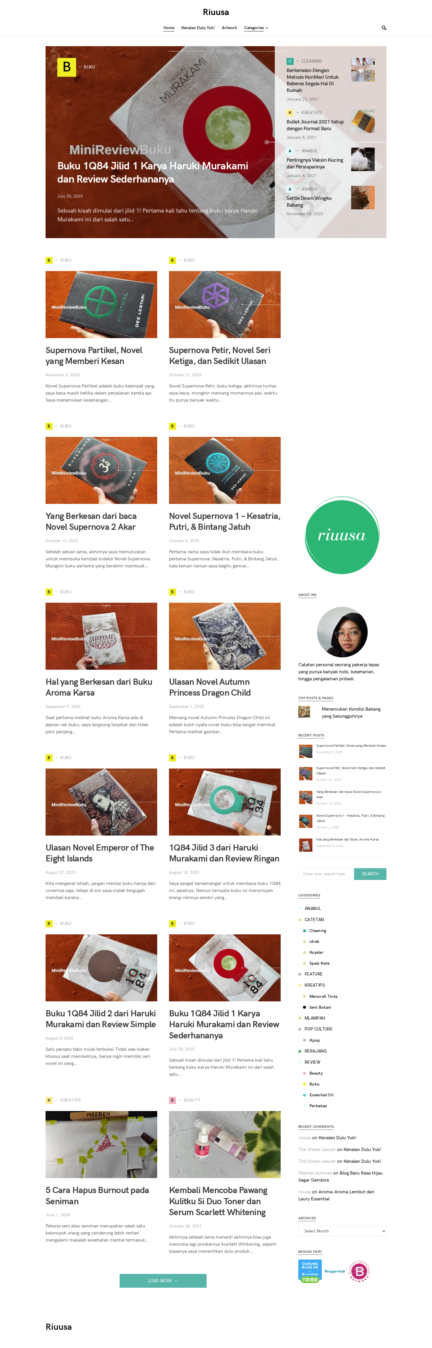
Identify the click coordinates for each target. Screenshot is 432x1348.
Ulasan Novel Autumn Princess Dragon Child (210, 688)
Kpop (314, 1040)
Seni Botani (320, 1007)
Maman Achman (315, 1173)
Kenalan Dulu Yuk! (337, 1138)
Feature (314, 974)
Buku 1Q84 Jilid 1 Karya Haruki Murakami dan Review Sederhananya (224, 1024)
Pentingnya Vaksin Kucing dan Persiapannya (315, 163)
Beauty (316, 1073)
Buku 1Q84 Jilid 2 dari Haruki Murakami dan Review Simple (101, 1019)
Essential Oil (321, 1095)
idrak (314, 941)
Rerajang (316, 1051)
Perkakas (318, 1105)
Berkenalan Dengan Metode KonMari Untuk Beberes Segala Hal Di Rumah (313, 80)
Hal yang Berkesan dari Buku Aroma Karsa (347, 839)
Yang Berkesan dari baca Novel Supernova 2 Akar (91, 522)
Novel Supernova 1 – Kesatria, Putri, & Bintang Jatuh (224, 522)
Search (370, 873)
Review (312, 1062)
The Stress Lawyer (317, 1149)
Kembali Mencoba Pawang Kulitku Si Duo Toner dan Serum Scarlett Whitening (218, 1201)
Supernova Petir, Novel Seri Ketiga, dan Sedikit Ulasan (219, 356)
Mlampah (315, 1018)
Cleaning (317, 930)
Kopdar (316, 952)
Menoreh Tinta (323, 996)
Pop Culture (319, 1029)
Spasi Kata (319, 963)
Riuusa (216, 12)
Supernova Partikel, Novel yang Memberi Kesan (94, 356)
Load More (160, 1280)
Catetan (314, 919)
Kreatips (315, 985)
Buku (314, 1084)
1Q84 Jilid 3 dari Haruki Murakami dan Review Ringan (224, 853)
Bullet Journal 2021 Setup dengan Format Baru (315, 125)
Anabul (313, 908)
